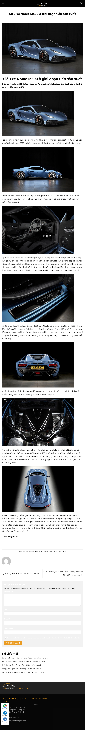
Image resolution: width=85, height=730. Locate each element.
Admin (53, 20)
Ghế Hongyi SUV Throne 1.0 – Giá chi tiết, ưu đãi (21, 665)
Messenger (5, 722)
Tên (6, 609)
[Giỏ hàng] (81, 3)
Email (7, 619)
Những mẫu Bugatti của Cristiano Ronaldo (23, 574)
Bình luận (8, 592)
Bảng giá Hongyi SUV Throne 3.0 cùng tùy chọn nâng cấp (26, 658)
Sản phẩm (34, 705)
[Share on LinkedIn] (52, 544)
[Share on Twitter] (40, 544)
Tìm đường (5, 708)
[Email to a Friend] (44, 544)
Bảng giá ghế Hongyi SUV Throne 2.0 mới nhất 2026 (23, 662)
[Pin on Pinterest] (48, 544)
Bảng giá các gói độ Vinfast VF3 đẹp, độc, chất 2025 (23, 672)
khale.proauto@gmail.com (16, 721)
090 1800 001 (14, 717)
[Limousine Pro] (42, 4)
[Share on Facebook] (37, 544)
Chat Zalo (5, 715)
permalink (62, 551)
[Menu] (3, 3)
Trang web (8, 628)
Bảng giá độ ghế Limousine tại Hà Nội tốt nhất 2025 (23, 669)
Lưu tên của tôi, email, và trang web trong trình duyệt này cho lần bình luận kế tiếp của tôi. (43, 638)
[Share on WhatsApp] (33, 544)
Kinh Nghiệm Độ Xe (42, 11)
